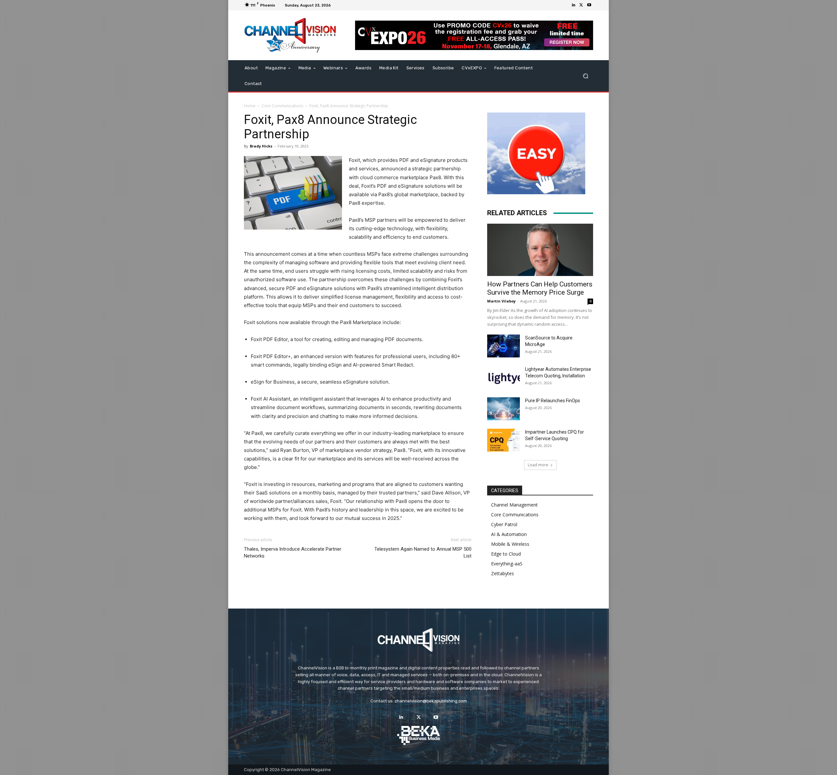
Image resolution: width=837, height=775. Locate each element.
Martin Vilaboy (501, 301)
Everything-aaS (506, 563)
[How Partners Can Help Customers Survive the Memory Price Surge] (540, 250)
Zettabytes (502, 573)
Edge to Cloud (506, 554)
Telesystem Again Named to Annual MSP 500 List (422, 552)
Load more (538, 465)
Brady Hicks (261, 146)
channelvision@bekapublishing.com (431, 700)
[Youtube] (589, 5)
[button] (585, 76)
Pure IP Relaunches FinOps (552, 400)
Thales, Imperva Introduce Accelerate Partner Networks (292, 552)
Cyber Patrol (504, 524)
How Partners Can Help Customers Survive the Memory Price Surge (539, 288)
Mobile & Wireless (510, 544)
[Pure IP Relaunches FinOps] (503, 408)
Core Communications (282, 106)
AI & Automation (509, 534)
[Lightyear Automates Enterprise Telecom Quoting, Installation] (503, 377)
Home (249, 106)
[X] (581, 5)
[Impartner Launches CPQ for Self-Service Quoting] (503, 440)
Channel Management (514, 505)
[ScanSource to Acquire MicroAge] (503, 346)
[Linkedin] (573, 5)
